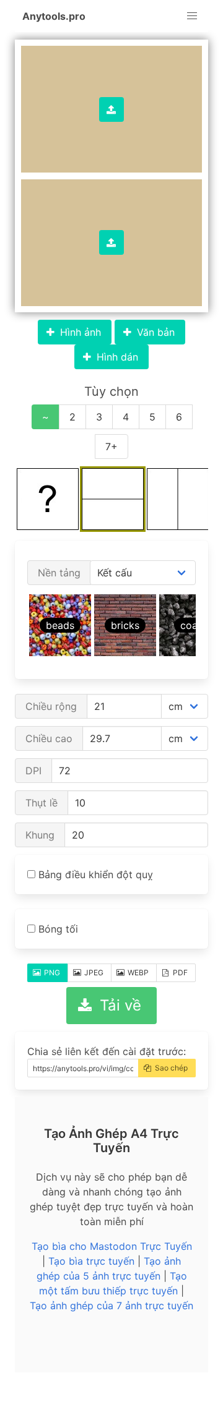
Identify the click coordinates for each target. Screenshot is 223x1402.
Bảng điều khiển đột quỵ (94, 874)
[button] (192, 16)
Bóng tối (56, 929)
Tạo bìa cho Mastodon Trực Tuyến (112, 1246)
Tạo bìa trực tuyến (91, 1261)
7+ (111, 446)
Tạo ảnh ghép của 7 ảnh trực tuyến (111, 1305)
